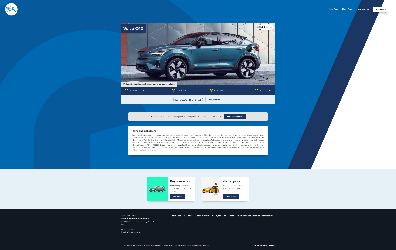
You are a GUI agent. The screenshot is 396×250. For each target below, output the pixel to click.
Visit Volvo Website (235, 116)
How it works (363, 9)
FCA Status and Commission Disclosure (255, 215)
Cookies (272, 245)
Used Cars (177, 196)
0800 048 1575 (129, 229)
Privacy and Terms (260, 245)
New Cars (333, 9)
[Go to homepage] (11, 9)
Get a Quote (231, 196)
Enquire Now (214, 99)
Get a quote (381, 9)
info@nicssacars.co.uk (133, 232)
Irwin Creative (204, 245)
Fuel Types (229, 215)
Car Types (216, 215)
